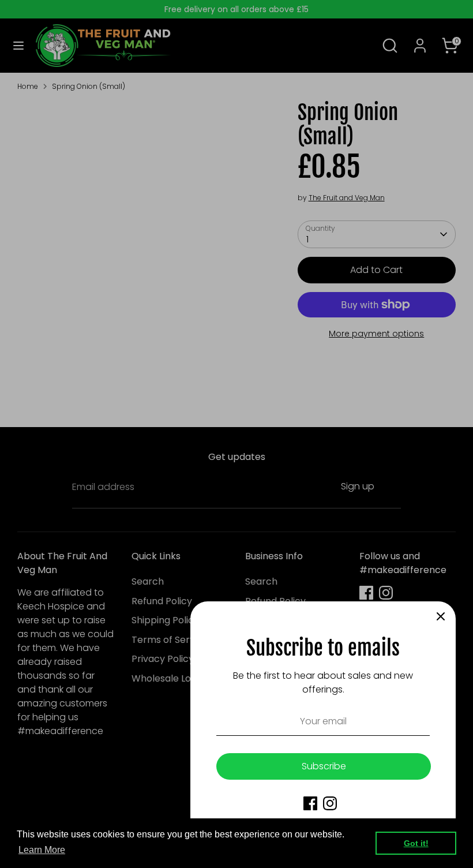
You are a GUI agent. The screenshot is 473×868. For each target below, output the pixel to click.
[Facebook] (310, 803)
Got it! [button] (416, 843)
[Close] (440, 616)
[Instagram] (330, 803)
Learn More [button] (41, 850)
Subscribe (324, 766)
